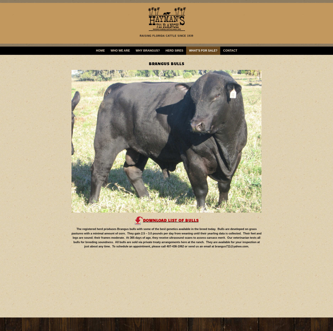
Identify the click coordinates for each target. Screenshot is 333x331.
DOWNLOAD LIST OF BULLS (171, 219)
